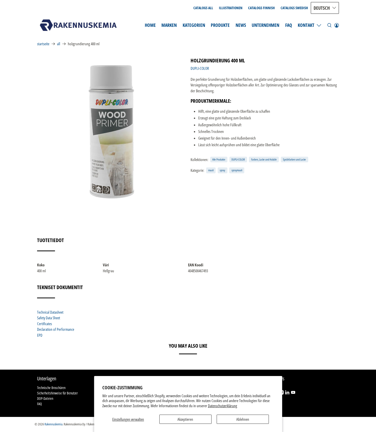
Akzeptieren (185, 419)
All (58, 44)
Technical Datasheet (50, 312)
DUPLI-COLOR (200, 68)
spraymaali (236, 170)
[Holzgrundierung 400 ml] (111, 132)
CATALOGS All (203, 7)
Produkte (220, 25)
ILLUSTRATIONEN (230, 7)
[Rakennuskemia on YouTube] (293, 393)
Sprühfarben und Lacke (294, 159)
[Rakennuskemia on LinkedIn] (287, 393)
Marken (169, 25)
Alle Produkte (218, 159)
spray (222, 170)
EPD (39, 335)
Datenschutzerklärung (222, 405)
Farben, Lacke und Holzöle (264, 159)
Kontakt (306, 25)
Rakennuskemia (53, 424)
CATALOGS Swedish (294, 7)
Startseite (43, 44)
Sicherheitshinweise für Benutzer (57, 393)
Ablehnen (242, 419)
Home (150, 25)
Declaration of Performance (55, 329)
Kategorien (194, 25)
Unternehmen (265, 25)
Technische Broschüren (51, 387)
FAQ (288, 25)
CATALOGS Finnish (261, 7)
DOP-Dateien (45, 398)
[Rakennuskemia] (78, 25)
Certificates (44, 323)
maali (211, 170)
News (241, 25)
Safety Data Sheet (48, 317)
